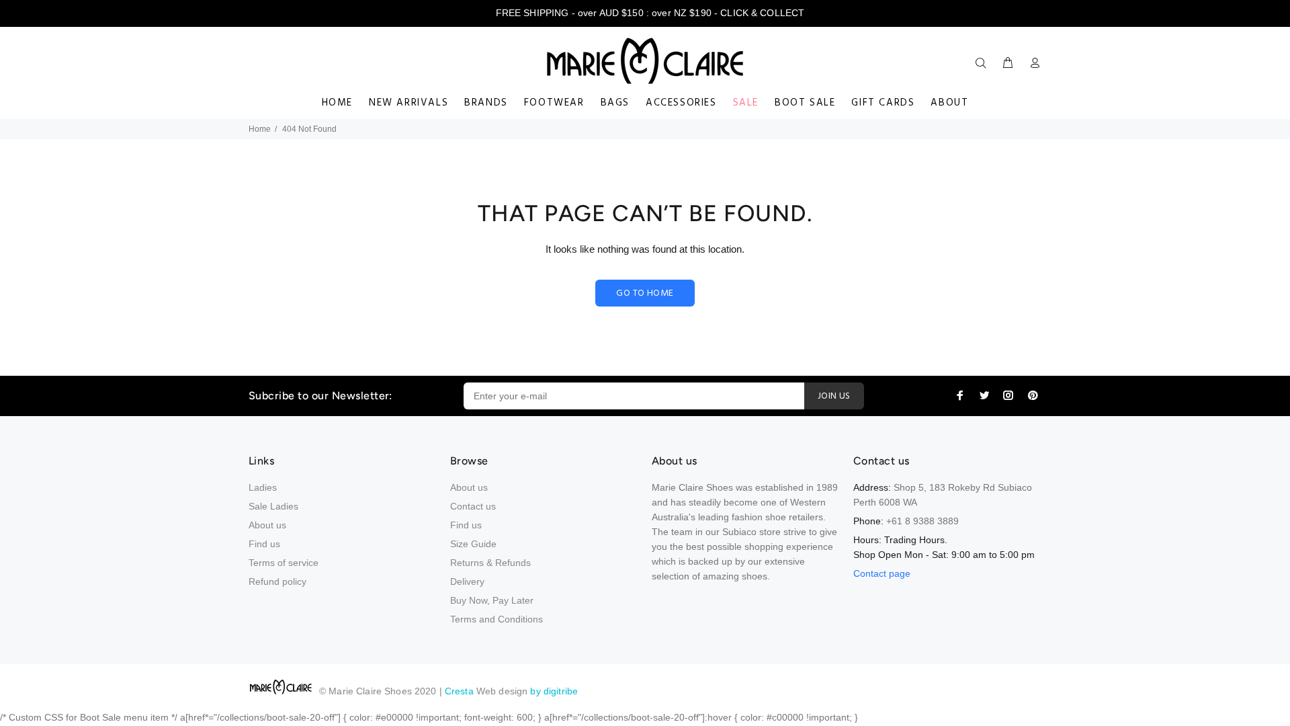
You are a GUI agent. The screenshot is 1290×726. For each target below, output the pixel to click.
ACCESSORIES (681, 103)
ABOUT (949, 103)
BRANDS (486, 103)
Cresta (460, 691)
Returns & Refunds (490, 562)
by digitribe (554, 691)
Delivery (467, 581)
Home (260, 129)
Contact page (881, 573)
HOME (337, 103)
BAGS (615, 103)
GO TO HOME (644, 293)
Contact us (473, 506)
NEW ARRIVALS (408, 103)
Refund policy (277, 581)
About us (267, 525)
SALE (746, 103)
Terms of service (283, 562)
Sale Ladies (273, 506)
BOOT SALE (805, 103)
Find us (264, 543)
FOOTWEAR (554, 103)
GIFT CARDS (882, 103)
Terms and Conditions (496, 619)
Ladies (263, 487)
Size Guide (473, 543)
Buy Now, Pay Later (491, 600)
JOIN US (834, 396)
